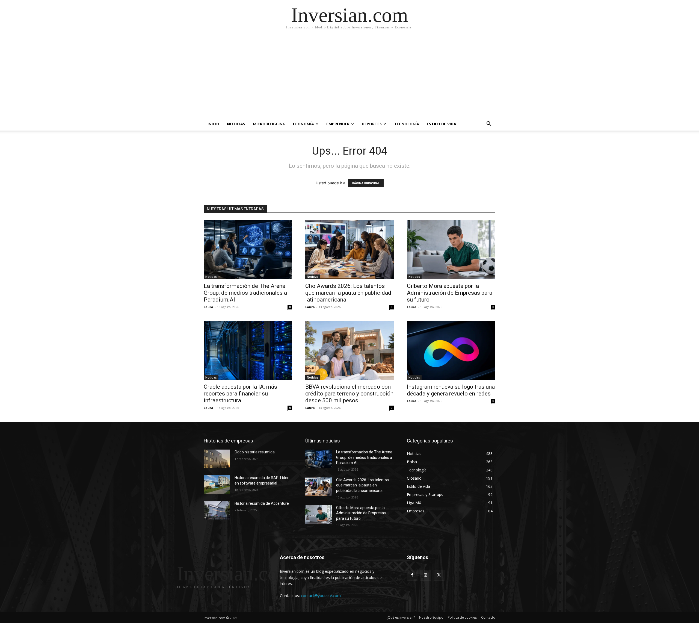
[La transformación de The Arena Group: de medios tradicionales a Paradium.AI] (248, 249)
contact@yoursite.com (321, 595)
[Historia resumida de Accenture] (217, 510)
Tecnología (406, 123)
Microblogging (269, 123)
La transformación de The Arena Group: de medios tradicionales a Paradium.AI (245, 293)
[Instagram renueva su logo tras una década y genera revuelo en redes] (451, 350)
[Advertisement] (349, 76)
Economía (303, 123)
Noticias (236, 123)
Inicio (213, 123)
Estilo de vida (441, 123)
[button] (488, 124)
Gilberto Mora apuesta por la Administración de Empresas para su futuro (449, 293)
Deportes (372, 123)
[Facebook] (412, 575)
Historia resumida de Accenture (262, 503)
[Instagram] (425, 575)
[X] (439, 575)
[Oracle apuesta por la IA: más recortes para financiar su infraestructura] (248, 350)
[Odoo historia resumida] (217, 459)
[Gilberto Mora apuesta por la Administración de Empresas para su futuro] (451, 249)
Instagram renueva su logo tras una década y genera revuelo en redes (451, 390)
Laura (208, 307)
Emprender (338, 123)
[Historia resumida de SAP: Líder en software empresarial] (217, 484)
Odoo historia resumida (255, 452)
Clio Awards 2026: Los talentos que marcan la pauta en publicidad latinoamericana (348, 293)
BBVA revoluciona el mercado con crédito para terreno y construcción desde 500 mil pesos (349, 393)
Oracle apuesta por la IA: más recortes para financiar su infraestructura (240, 393)
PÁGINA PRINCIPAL (366, 183)
